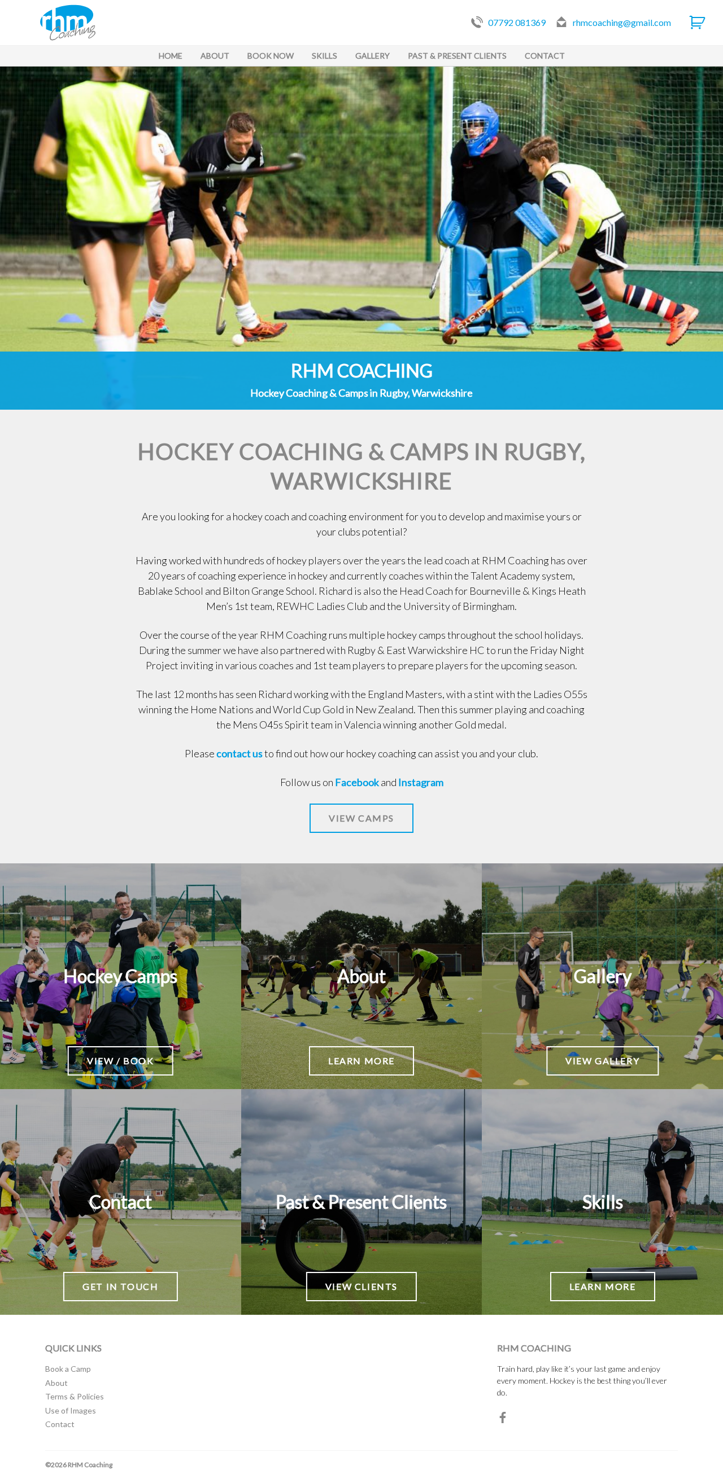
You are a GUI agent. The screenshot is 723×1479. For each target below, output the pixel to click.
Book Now (270, 55)
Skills (324, 55)
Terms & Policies (74, 1396)
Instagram (420, 782)
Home (170, 55)
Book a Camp (68, 1368)
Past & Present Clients (457, 55)
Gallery (372, 55)
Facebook (357, 782)
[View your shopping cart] (697, 22)
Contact (545, 55)
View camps (361, 818)
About (215, 55)
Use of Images (70, 1410)
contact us (239, 753)
